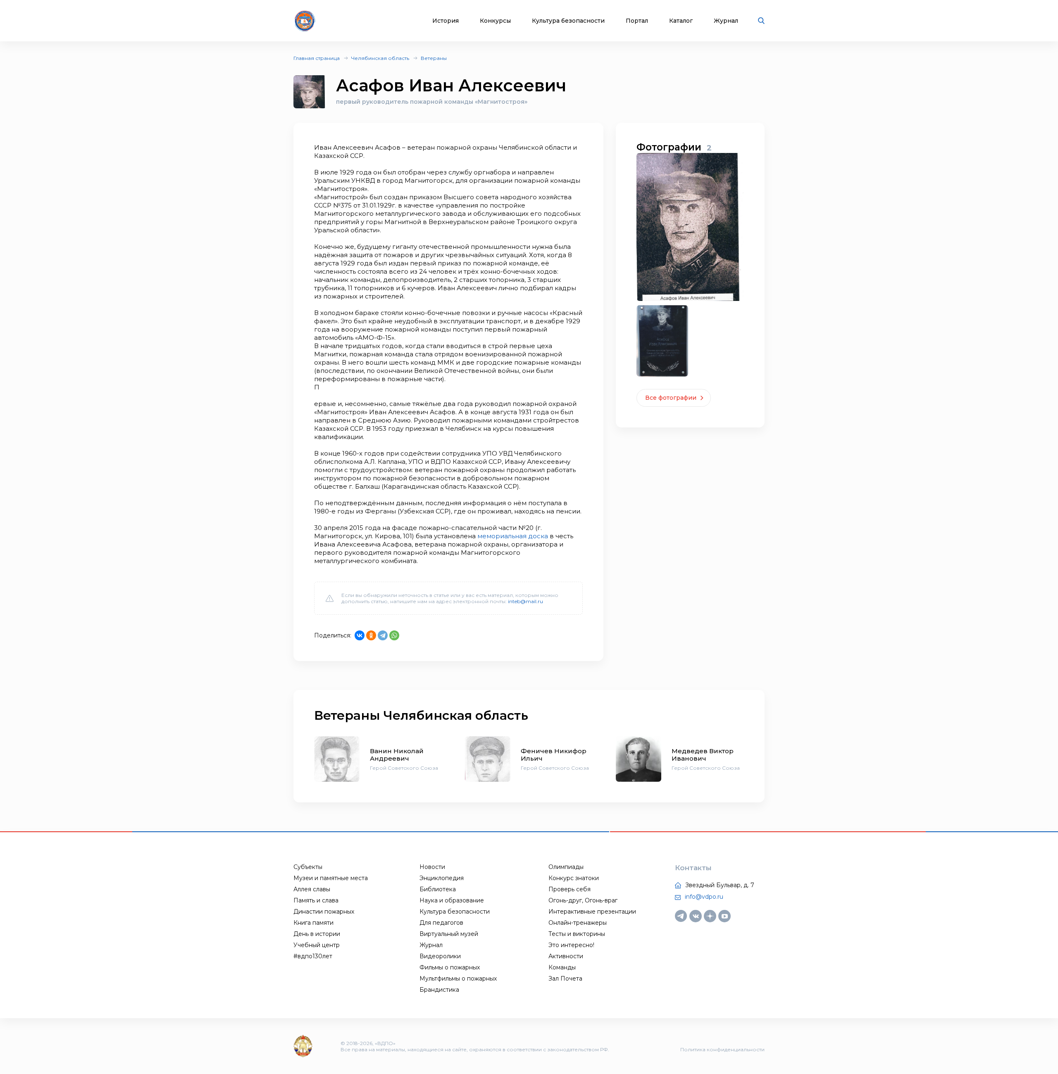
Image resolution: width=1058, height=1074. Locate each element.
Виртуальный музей (448, 934)
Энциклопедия (441, 878)
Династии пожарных (323, 911)
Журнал (726, 20)
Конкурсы (495, 20)
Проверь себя (569, 889)
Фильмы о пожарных (449, 967)
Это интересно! (571, 945)
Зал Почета (565, 978)
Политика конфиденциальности (722, 1049)
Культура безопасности (568, 20)
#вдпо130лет (312, 956)
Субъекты (307, 867)
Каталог (681, 20)
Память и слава (315, 900)
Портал (637, 20)
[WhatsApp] (394, 635)
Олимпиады (566, 867)
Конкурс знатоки (573, 878)
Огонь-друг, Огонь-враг (582, 900)
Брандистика (439, 989)
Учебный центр (316, 945)
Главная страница (316, 58)
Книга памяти (313, 922)
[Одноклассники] (371, 635)
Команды (562, 967)
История (445, 20)
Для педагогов (441, 922)
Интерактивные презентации (592, 911)
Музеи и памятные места (330, 878)
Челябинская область (380, 58)
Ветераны (434, 58)
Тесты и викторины (576, 934)
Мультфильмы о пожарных (458, 978)
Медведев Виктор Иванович (703, 754)
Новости (432, 867)
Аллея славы (311, 889)
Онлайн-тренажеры (577, 922)
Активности (565, 956)
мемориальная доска (512, 536)
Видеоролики (440, 956)
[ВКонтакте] (360, 635)
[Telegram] (383, 635)
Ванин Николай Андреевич (397, 754)
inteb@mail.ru (525, 601)
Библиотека (437, 889)
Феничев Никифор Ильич (553, 754)
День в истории (316, 934)
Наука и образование (451, 900)
